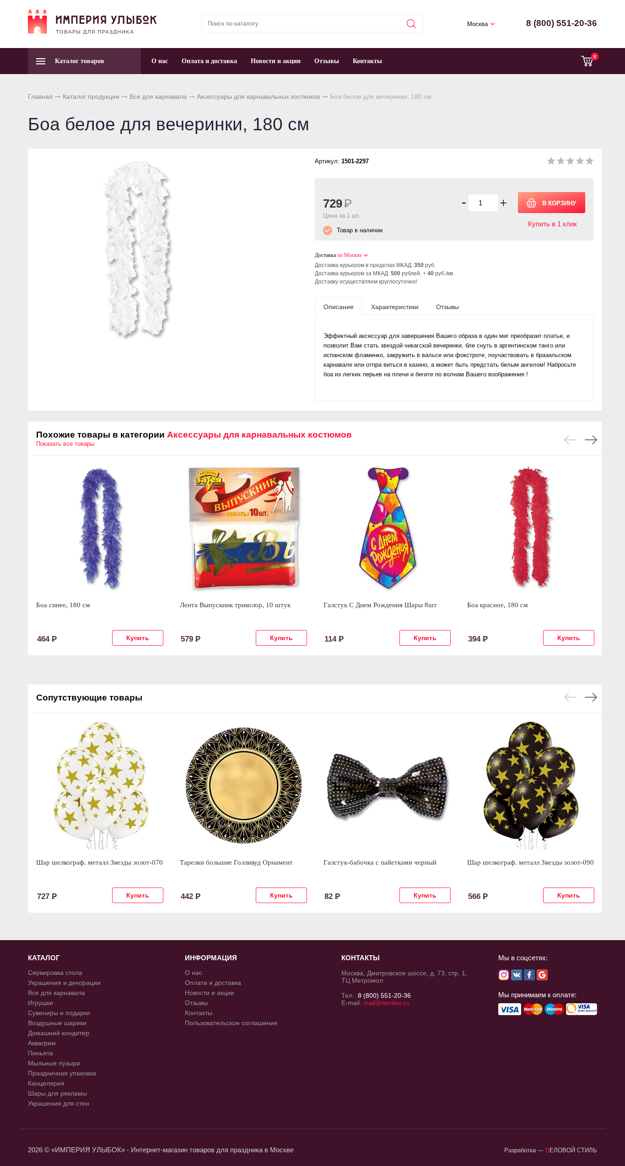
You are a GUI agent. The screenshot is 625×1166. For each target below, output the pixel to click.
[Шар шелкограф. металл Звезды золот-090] (530, 786)
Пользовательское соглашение (231, 1023)
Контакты (367, 61)
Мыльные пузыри (54, 1063)
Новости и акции (276, 61)
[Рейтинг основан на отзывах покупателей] (570, 162)
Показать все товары (65, 443)
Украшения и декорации (64, 982)
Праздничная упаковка (62, 1073)
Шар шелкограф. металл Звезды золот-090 (530, 862)
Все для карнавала (158, 96)
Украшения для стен (58, 1103)
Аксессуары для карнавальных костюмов (258, 96)
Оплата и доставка (209, 61)
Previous (570, 439)
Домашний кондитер (58, 1033)
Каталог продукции (91, 96)
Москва (477, 24)
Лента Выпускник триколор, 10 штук (235, 605)
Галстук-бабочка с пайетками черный (379, 862)
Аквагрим (42, 1043)
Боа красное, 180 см (497, 605)
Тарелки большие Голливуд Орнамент (236, 862)
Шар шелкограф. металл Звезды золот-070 (99, 862)
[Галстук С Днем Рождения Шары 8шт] (387, 528)
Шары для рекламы (57, 1093)
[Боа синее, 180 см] (99, 528)
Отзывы (326, 61)
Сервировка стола (55, 972)
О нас (159, 61)
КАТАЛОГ (44, 958)
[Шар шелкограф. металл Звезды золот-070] (99, 786)
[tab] (338, 306)
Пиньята (40, 1053)
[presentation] (338, 306)
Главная (40, 96)
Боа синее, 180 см (63, 605)
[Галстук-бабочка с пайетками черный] (387, 786)
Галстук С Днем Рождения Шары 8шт (380, 605)
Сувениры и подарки (59, 1012)
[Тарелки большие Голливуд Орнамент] (243, 786)
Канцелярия (46, 1083)
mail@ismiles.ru (386, 1002)
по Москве (349, 255)
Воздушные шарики (57, 1023)
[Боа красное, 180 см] (530, 528)
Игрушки (40, 1002)
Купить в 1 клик (552, 224)
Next (591, 439)
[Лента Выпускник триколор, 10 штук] (243, 528)
